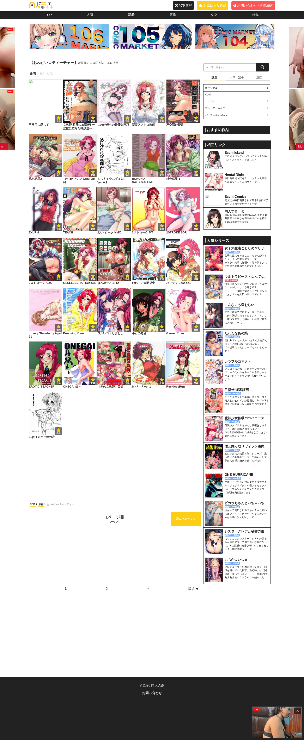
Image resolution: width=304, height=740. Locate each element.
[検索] (262, 67)
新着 (33, 73)
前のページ (45, 519)
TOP (33, 504)
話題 (214, 77)
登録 (93, 121)
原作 (41, 504)
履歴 (259, 77)
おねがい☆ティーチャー (60, 504)
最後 (191, 589)
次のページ (184, 519)
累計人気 (46, 73)
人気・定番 (237, 77)
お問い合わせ (152, 693)
